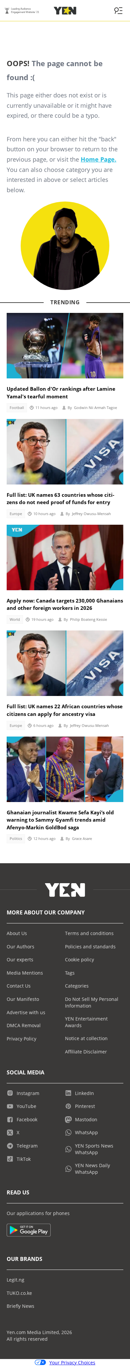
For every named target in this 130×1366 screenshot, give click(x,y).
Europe (16, 513)
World (15, 619)
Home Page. (98, 159)
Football (17, 407)
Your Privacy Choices (72, 1362)
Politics (16, 838)
